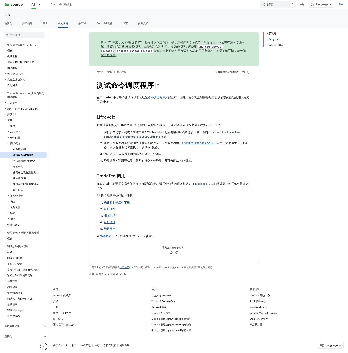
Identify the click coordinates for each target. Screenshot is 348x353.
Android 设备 (104, 23)
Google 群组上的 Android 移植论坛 (171, 330)
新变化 (8, 23)
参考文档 (143, 23)
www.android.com (260, 307)
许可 (97, 345)
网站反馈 (124, 345)
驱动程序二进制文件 (64, 324)
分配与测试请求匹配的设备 (196, 143)
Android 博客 (158, 307)
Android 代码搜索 (61, 4)
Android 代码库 (62, 295)
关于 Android (60, 345)
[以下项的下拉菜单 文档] (41, 4)
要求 (55, 301)
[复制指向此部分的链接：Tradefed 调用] (129, 176)
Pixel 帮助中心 (258, 301)
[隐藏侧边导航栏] (43, 346)
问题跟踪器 (256, 324)
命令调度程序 (156, 97)
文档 (34, 4)
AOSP (100, 72)
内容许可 (124, 267)
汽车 (125, 23)
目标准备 (109, 209)
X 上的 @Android (161, 295)
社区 (74, 345)
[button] (23, 68)
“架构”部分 (107, 236)
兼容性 (82, 23)
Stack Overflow (259, 318)
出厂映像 (58, 318)
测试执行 (109, 216)
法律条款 (86, 345)
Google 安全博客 (161, 313)
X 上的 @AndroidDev (163, 301)
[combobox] (278, 4)
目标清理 (109, 222)
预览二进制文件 (62, 313)
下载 (55, 307)
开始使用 (27, 23)
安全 (45, 23)
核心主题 (63, 23)
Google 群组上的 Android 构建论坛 (171, 324)
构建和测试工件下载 (117, 203)
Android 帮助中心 (260, 295)
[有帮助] (243, 72)
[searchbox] (24, 35)
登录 (341, 4)
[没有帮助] (248, 72)
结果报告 (109, 229)
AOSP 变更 (108, 55)
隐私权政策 (109, 345)
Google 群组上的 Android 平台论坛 (171, 318)
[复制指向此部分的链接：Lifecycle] (119, 117)
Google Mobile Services (263, 313)
